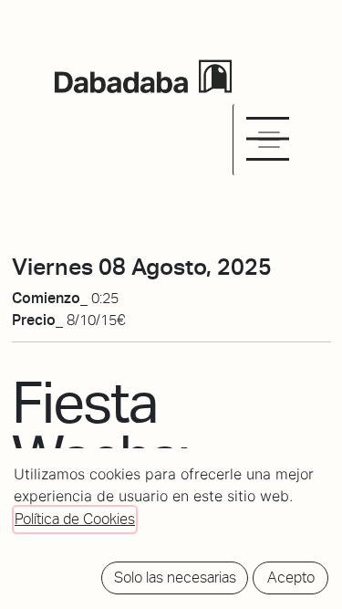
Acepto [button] (291, 577)
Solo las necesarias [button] (175, 577)
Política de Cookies (75, 519)
